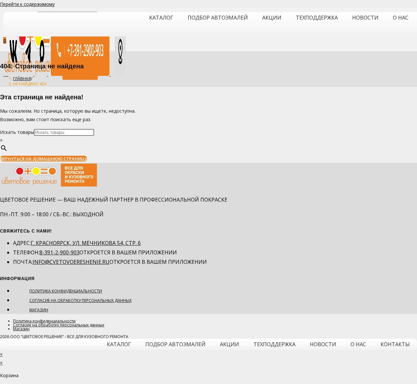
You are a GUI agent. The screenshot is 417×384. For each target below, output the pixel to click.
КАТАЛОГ (161, 17)
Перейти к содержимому (27, 4)
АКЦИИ (271, 17)
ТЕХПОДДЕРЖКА (317, 17)
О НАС (401, 17)
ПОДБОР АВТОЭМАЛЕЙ (218, 17)
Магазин (38, 310)
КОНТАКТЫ (395, 344)
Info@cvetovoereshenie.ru (71, 261)
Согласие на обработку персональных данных (80, 300)
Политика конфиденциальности (65, 291)
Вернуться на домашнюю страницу (43, 159)
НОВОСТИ (365, 17)
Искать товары (17, 132)
